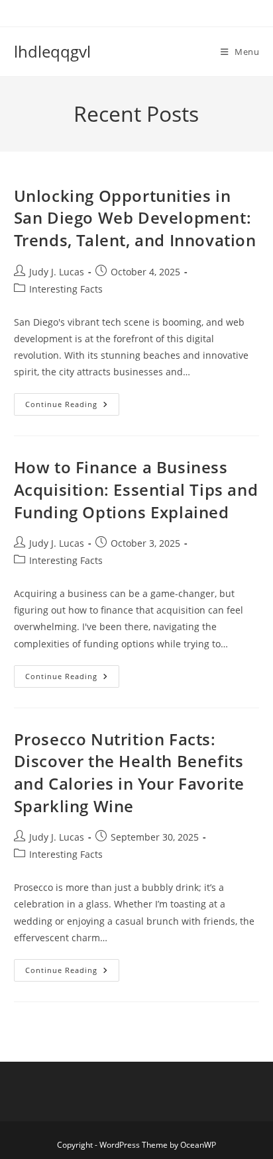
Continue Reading (72, 407)
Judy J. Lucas (56, 271)
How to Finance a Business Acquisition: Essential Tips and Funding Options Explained (136, 489)
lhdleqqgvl (52, 51)
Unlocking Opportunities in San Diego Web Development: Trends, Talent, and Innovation (135, 218)
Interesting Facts (66, 289)
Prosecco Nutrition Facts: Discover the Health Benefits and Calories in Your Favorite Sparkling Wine (129, 772)
